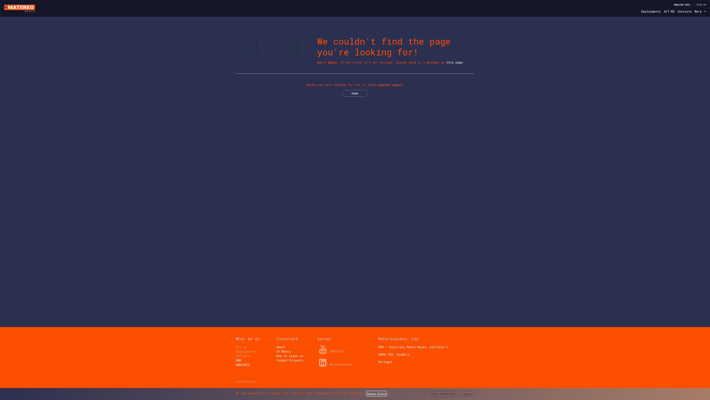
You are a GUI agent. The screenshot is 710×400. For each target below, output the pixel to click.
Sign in (701, 4)
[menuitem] (651, 11)
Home (355, 93)
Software (243, 356)
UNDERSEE (337, 351)
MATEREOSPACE (341, 364)
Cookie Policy (245, 381)
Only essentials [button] (443, 394)
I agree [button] (466, 394)
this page (454, 62)
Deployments (246, 351)
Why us (241, 347)
